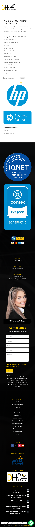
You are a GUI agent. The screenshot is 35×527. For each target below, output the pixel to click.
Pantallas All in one (9, 56)
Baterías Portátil (8, 39)
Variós (5, 73)
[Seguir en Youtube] (22, 445)
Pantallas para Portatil (10, 59)
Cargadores (7, 45)
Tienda (6, 130)
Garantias (6, 136)
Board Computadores (10, 42)
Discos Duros (7, 48)
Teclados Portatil (8, 70)
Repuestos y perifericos (11, 62)
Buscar (23, 78)
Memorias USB (8, 53)
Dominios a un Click (27, 525)
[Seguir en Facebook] (12, 445)
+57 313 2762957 (17, 260)
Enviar (9, 371)
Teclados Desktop (9, 67)
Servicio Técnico (8, 65)
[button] (31, 523)
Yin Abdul (14, 525)
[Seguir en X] (15, 445)
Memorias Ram (8, 51)
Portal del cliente (9, 133)
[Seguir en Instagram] (19, 445)
